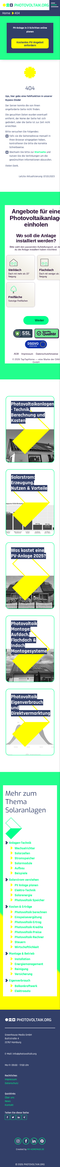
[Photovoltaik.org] (25, 5)
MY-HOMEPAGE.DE (35, 1146)
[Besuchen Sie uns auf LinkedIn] (34, 1138)
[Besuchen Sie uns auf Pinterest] (42, 1138)
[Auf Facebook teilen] (7, 1114)
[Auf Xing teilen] (24, 1114)
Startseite (40, 152)
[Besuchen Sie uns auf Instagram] (18, 1138)
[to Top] (52, 1163)
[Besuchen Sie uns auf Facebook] (26, 1138)
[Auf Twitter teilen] (13, 1114)
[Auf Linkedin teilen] (18, 1114)
